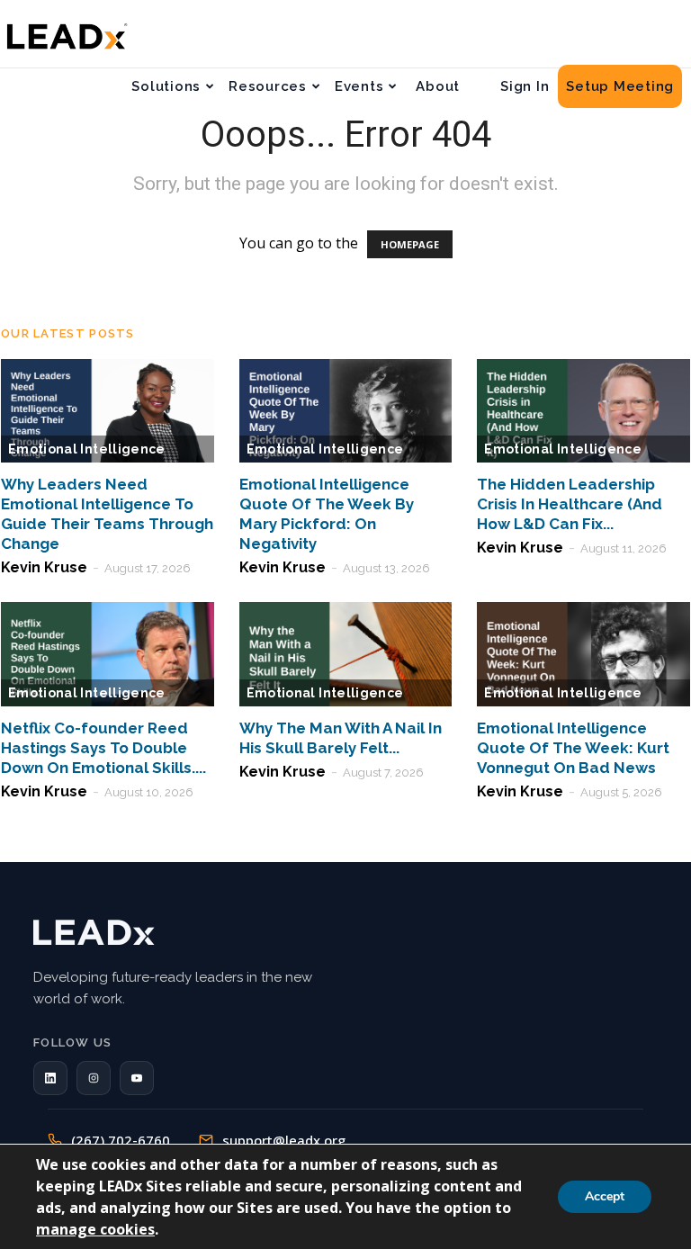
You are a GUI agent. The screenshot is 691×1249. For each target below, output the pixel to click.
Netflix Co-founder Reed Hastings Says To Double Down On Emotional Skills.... (103, 748)
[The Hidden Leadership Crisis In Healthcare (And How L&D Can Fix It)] (583, 411)
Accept (604, 1196)
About (438, 86)
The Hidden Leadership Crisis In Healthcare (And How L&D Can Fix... (569, 504)
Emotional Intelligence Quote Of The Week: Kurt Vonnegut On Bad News (573, 748)
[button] (50, 1078)
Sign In (524, 86)
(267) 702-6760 (120, 1140)
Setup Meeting (620, 86)
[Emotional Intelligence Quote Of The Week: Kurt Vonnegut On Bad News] (583, 654)
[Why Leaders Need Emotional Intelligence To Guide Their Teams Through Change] (107, 411)
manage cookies (95, 1229)
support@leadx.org (284, 1140)
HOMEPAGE (410, 244)
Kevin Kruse (44, 567)
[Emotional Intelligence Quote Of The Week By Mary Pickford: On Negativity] (346, 411)
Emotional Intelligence (87, 449)
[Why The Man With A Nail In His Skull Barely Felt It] (346, 654)
